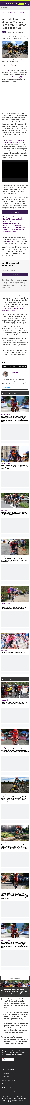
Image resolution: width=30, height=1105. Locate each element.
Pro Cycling (5, 12)
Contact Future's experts (9, 1069)
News (3, 32)
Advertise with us (7, 1087)
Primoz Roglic (12, 366)
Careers (4, 1084)
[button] (28, 4)
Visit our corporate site (14, 1054)
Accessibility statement (8, 1080)
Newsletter (25, 65)
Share (5, 65)
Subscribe (20, 3)
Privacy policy (6, 1073)
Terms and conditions (8, 1066)
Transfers (22, 12)
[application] (15, 169)
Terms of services (21, 279)
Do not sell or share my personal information (14, 1091)
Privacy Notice (23, 280)
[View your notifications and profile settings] (16, 3)
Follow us (16, 65)
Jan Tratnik (5, 70)
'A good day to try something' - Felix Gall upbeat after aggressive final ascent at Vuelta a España (15, 992)
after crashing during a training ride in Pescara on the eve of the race (14, 308)
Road (4, 366)
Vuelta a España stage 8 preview (20, 8)
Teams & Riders (13, 12)
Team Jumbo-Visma (7, 14)
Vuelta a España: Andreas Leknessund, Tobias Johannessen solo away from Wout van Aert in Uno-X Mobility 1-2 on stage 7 (16, 1040)
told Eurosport (12, 241)
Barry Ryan (11, 32)
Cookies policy (6, 1076)
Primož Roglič (17, 77)
